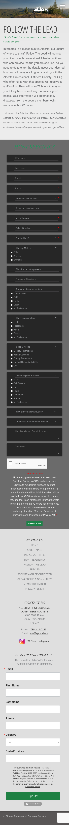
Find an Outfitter (34, 554)
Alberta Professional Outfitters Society (34, 7)
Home (34, 545)
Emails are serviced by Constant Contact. (39, 785)
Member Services (34, 584)
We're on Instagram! (38, 641)
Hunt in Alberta (34, 559)
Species (35, 569)
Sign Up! (33, 796)
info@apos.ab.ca (39, 633)
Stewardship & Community (34, 579)
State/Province (15, 751)
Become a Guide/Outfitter (34, 574)
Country (11, 734)
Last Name (12, 702)
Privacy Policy (34, 588)
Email (9, 669)
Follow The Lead (35, 564)
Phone (10, 718)
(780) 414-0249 (38, 629)
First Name (12, 685)
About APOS (34, 550)
